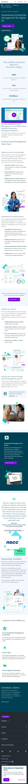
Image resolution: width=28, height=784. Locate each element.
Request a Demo (7, 26)
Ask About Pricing (6, 30)
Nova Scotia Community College (13, 530)
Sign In (21, 1)
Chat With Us (6, 716)
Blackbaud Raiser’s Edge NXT (18, 570)
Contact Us (4, 721)
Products (8, 5)
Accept (6, 779)
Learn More (12, 396)
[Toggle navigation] (25, 1)
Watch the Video (10, 462)
